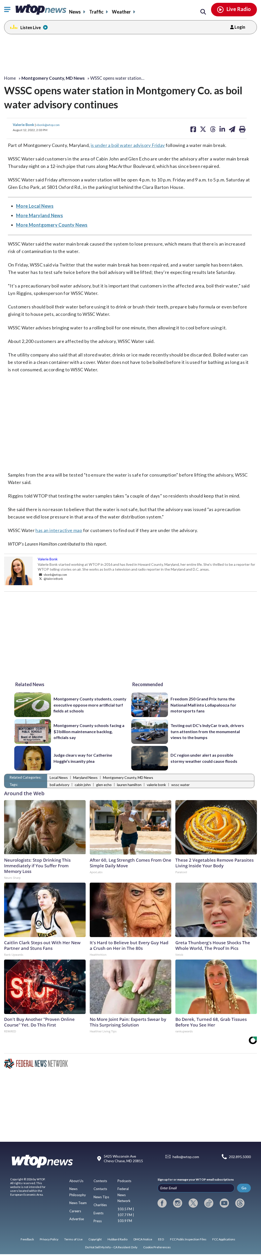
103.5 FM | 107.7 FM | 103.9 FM (126, 1215)
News (75, 12)
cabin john (83, 784)
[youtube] (224, 1203)
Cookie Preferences (157, 1247)
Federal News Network (124, 1195)
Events (98, 1213)
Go (243, 1188)
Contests (100, 1181)
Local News (59, 777)
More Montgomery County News (52, 225)
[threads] (239, 1203)
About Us (76, 1181)
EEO (161, 1239)
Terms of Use (73, 1239)
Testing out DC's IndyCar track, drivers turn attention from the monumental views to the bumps (207, 731)
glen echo (104, 784)
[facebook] (162, 1203)
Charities (100, 1205)
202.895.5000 (240, 1157)
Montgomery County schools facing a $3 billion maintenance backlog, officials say (89, 731)
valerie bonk (156, 784)
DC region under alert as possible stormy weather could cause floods (204, 758)
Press (98, 1221)
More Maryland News (39, 215)
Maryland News (85, 777)
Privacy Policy (49, 1239)
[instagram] (177, 1203)
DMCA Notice (143, 1239)
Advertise (76, 1219)
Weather (121, 12)
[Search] (203, 12)
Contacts (100, 1189)
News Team (78, 1203)
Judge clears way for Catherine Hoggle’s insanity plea (83, 758)
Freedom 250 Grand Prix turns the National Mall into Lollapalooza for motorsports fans (203, 704)
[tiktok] (208, 1203)
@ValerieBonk (53, 578)
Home (10, 78)
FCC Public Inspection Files (188, 1239)
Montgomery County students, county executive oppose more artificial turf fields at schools (90, 704)
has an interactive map (58, 530)
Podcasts (124, 1181)
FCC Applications (223, 1239)
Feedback (27, 1239)
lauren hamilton (129, 784)
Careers (75, 1211)
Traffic (96, 12)
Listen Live (30, 27)
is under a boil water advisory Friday (128, 145)
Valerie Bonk (24, 124)
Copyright (95, 1239)
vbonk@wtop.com (48, 124)
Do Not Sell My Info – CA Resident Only (111, 1247)
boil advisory (59, 784)
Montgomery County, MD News (128, 777)
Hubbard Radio (117, 1239)
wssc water (180, 784)
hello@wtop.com (186, 1157)
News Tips (101, 1197)
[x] (193, 1203)
